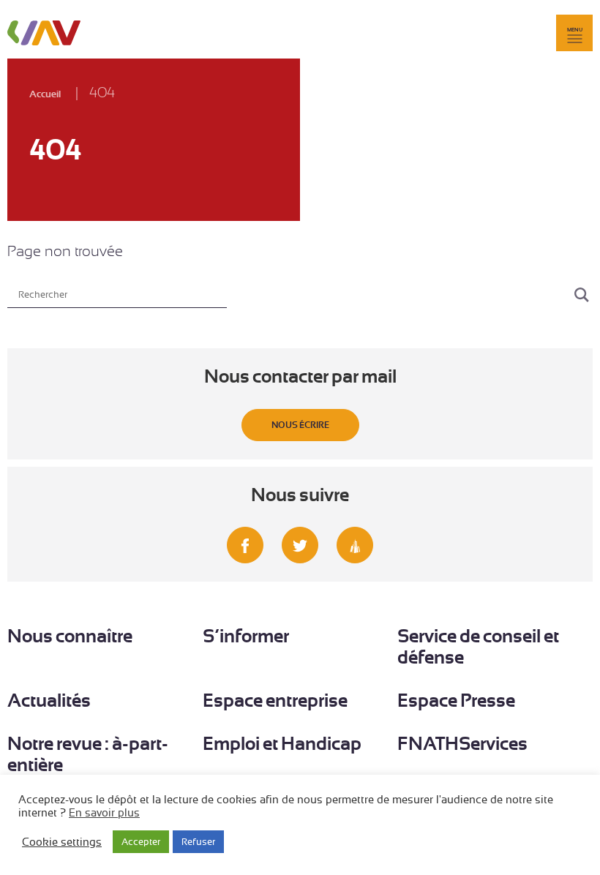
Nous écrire (300, 425)
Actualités (49, 700)
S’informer (246, 636)
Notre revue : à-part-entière (87, 754)
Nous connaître (69, 636)
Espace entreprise (275, 700)
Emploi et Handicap (282, 743)
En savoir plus (104, 813)
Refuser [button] (198, 841)
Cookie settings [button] (62, 842)
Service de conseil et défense (478, 647)
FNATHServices (462, 743)
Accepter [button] (140, 841)
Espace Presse (456, 700)
